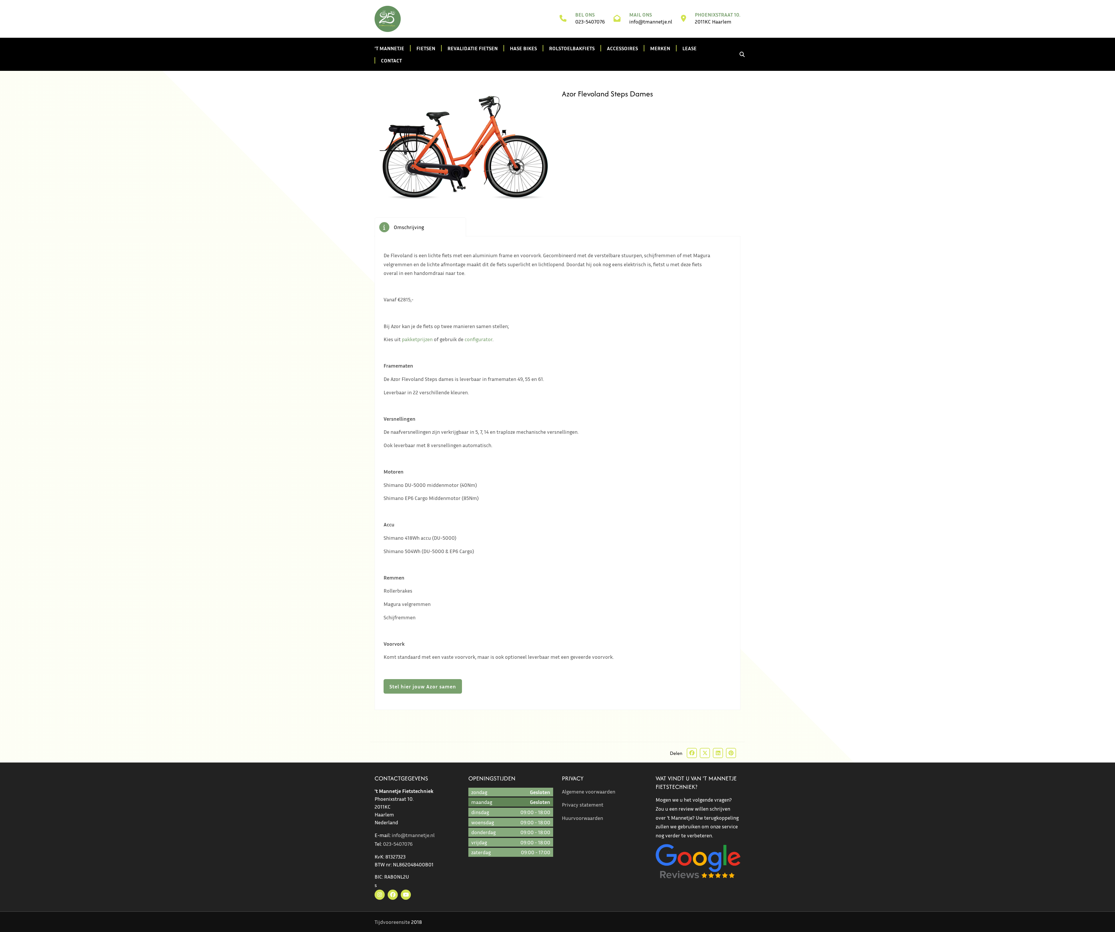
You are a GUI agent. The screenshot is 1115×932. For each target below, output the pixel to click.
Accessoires (622, 48)
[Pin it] (731, 753)
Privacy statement (582, 804)
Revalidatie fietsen (472, 48)
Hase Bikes (523, 48)
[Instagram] (380, 895)
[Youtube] (406, 895)
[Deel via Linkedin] (718, 753)
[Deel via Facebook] (692, 753)
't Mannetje (389, 48)
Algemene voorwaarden (588, 791)
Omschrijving (409, 227)
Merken (660, 48)
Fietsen (425, 48)
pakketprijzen (417, 339)
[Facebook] (393, 895)
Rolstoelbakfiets (572, 48)
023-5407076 (590, 21)
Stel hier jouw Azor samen (422, 686)
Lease (689, 48)
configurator (478, 339)
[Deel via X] (705, 753)
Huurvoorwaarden (582, 818)
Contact (391, 60)
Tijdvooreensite (392, 922)
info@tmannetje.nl (650, 21)
